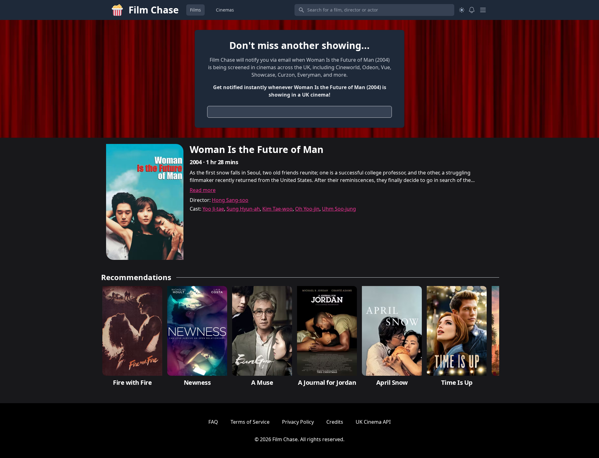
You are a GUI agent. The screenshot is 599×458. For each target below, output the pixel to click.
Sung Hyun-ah (243, 208)
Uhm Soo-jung (339, 208)
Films (195, 10)
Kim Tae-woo (277, 208)
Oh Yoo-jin (307, 208)
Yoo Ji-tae (213, 208)
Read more (203, 190)
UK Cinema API (373, 421)
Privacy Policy (298, 421)
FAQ (213, 421)
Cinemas (225, 10)
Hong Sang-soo (230, 200)
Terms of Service (250, 421)
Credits (334, 421)
